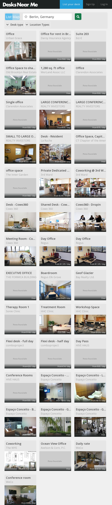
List (9, 16)
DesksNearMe (20, 4)
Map (16, 16)
